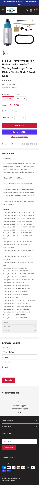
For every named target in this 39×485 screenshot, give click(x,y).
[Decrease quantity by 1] (12, 117)
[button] (7, 80)
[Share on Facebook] (23, 143)
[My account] (31, 10)
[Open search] (27, 10)
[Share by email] (35, 143)
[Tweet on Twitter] (31, 143)
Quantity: (5, 118)
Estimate (8, 380)
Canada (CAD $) (8, 457)
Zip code (5, 367)
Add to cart (19, 125)
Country (5, 347)
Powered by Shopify (8, 480)
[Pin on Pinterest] (27, 143)
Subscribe (9, 447)
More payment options (19, 137)
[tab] (19, 159)
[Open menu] (3, 10)
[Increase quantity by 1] (23, 117)
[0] (35, 10)
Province (5, 357)
